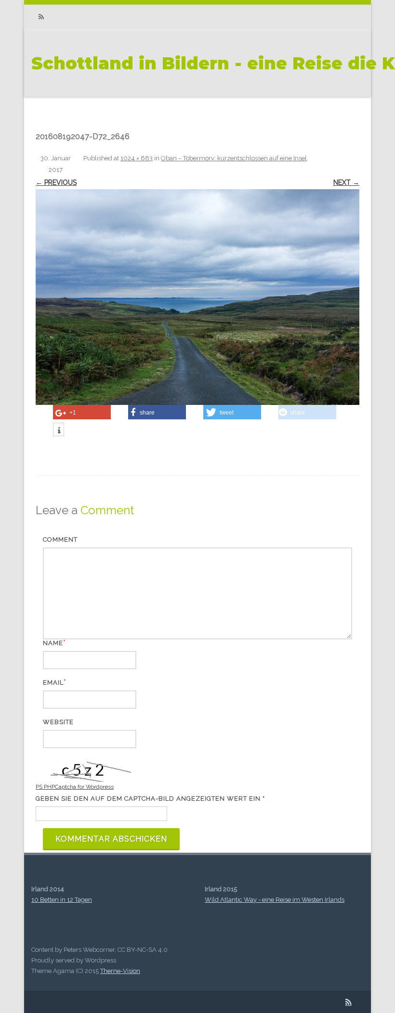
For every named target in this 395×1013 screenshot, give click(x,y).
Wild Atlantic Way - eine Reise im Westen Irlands (274, 899)
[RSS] (41, 17)
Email (53, 682)
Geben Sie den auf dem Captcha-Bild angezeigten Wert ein (150, 798)
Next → (346, 182)
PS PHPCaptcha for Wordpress (75, 786)
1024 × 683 (136, 158)
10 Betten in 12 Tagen (61, 899)
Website (58, 722)
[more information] (58, 430)
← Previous (56, 182)
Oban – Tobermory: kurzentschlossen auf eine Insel (234, 158)
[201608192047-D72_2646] (197, 297)
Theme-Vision (120, 970)
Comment (60, 539)
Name (53, 643)
